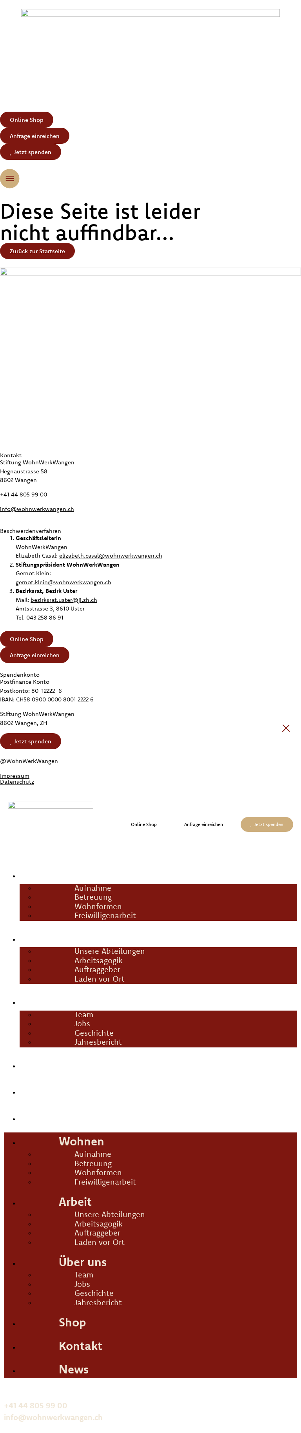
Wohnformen (98, 906)
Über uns (47, 1000)
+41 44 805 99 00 (23, 494)
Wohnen (46, 873)
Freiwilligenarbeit (105, 915)
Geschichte (94, 1033)
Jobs (82, 1023)
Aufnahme (92, 888)
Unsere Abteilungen (109, 951)
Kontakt (45, 1089)
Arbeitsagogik (98, 960)
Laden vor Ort (99, 979)
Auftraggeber (97, 969)
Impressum (14, 775)
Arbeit (39, 937)
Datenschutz (17, 781)
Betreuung (93, 897)
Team (83, 1014)
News (37, 1116)
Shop (36, 1063)
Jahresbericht (98, 1042)
